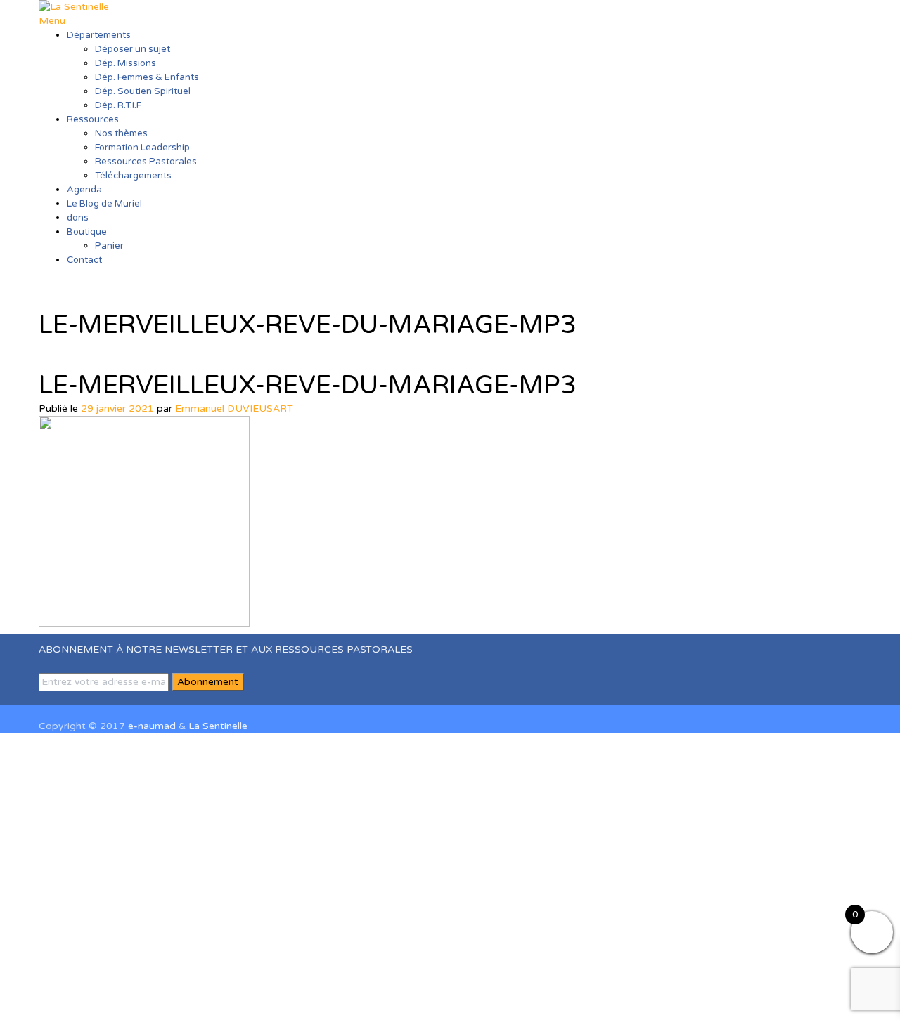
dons (78, 217)
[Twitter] (50, 698)
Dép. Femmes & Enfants (147, 77)
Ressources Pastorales (146, 161)
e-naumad (152, 726)
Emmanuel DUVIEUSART (234, 408)
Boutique (87, 231)
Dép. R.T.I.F (118, 105)
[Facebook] (42, 698)
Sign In (124, 999)
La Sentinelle (218, 726)
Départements (99, 35)
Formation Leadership (142, 147)
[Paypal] (81, 698)
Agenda (84, 189)
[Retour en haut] (42, 712)
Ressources (93, 119)
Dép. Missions (125, 63)
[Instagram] (58, 698)
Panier (109, 245)
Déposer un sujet (132, 49)
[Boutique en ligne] (73, 698)
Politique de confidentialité (738, 880)
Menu (52, 21)
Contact (84, 260)
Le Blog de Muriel (104, 203)
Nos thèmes (121, 133)
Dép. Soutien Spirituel (143, 91)
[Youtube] (66, 698)
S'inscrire (86, 999)
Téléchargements (133, 175)
